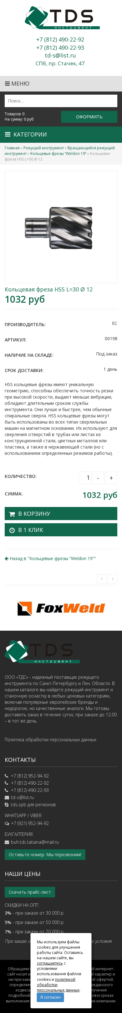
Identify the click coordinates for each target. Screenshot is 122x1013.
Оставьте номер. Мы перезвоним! (45, 854)
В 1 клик (30, 530)
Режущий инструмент (43, 148)
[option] (61, 608)
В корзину (34, 513)
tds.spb (18, 804)
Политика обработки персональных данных (50, 739)
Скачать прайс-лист (30, 892)
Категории (30, 134)
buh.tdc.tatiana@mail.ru (35, 842)
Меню (19, 83)
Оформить (89, 117)
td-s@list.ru (22, 797)
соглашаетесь (50, 963)
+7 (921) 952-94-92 (30, 823)
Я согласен (50, 997)
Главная (12, 148)
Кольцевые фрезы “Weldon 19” (58, 153)
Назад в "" (52, 558)
